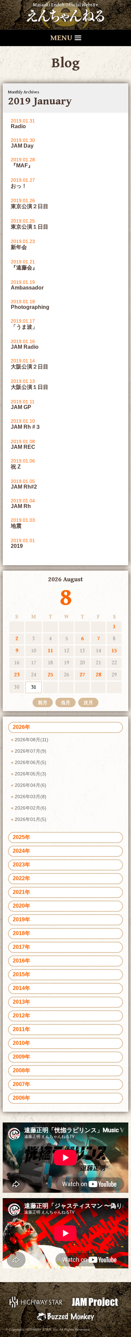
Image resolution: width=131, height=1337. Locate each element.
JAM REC (23, 447)
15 (114, 651)
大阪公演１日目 (29, 387)
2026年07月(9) (30, 751)
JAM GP (21, 407)
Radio (18, 126)
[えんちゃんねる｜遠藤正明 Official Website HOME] (65, 15)
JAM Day (22, 146)
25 (50, 675)
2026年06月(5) (30, 762)
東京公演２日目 (29, 206)
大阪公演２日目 (29, 366)
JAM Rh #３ (26, 427)
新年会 (19, 247)
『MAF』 (22, 165)
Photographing (30, 307)
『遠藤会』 (24, 267)
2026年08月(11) (31, 739)
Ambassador (27, 287)
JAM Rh (21, 506)
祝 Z (16, 467)
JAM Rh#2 (24, 487)
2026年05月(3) (30, 773)
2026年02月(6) (30, 808)
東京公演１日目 (29, 227)
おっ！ (19, 186)
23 (16, 675)
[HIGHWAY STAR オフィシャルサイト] (36, 1302)
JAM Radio (25, 347)
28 (98, 675)
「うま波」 (24, 327)
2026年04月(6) (30, 785)
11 (50, 651)
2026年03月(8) (30, 796)
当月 (65, 702)
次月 (88, 702)
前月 (42, 702)
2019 (17, 546)
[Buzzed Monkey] (65, 1316)
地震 (16, 526)
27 (82, 675)
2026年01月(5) (30, 819)
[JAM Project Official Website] (95, 1302)
